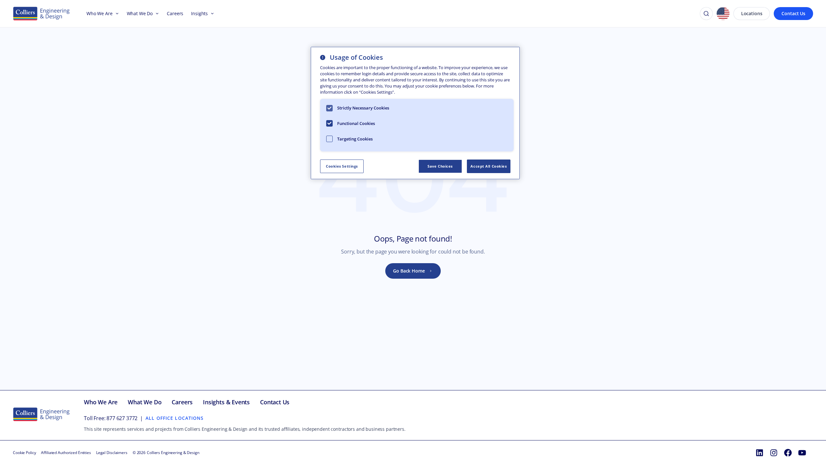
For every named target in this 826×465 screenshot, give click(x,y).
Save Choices (440, 166)
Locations (751, 13)
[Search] (706, 13)
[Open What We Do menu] (156, 14)
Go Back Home (409, 271)
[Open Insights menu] (211, 14)
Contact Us (793, 13)
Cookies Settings (342, 166)
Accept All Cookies (488, 166)
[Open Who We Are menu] (116, 14)
